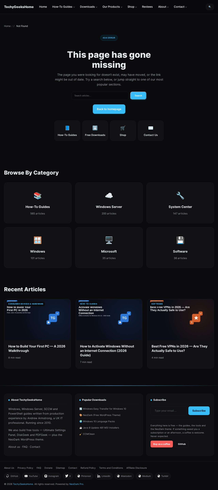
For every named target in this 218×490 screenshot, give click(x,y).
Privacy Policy (25, 467)
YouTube (31, 477)
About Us (9, 467)
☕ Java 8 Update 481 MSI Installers (99, 427)
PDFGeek (42, 435)
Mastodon (124, 477)
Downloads (87, 6)
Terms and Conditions (111, 467)
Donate (48, 467)
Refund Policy (88, 467)
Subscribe (199, 410)
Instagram (51, 477)
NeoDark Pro (76, 484)
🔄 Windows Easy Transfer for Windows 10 (102, 408)
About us (14, 446)
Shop (131, 6)
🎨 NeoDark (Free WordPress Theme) (100, 415)
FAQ (24, 446)
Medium (144, 477)
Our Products (111, 6)
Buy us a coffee (161, 444)
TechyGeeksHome (19, 7)
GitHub (182, 444)
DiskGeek (23, 435)
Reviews (147, 6)
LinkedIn (103, 477)
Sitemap (60, 467)
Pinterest (84, 477)
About (162, 6)
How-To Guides (62, 6)
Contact (179, 6)
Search (138, 95)
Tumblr (162, 477)
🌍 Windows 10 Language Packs (97, 421)
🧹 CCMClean (87, 434)
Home (43, 6)
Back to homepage (109, 109)
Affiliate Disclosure (136, 467)
